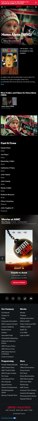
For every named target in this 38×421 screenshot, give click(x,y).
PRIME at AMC (25, 327)
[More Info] (29, 48)
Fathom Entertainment (9, 387)
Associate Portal (7, 335)
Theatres (23, 315)
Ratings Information (27, 318)
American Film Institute (28, 390)
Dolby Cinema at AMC (28, 324)
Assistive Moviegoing (27, 393)
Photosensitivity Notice (28, 396)
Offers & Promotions (27, 367)
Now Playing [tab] (5, 222)
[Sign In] (36, 7)
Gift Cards (23, 373)
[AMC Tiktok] (25, 298)
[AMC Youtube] (31, 298)
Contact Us (5, 315)
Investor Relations (7, 327)
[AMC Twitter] (19, 298)
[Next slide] (35, 258)
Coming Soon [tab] (22, 222)
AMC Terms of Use (7, 349)
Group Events (25, 370)
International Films (7, 379)
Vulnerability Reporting (9, 338)
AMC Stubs (24, 365)
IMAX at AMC (25, 321)
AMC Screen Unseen (8, 373)
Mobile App (24, 385)
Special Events (6, 385)
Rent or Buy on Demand (11, 41)
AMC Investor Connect (9, 324)
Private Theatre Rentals (9, 365)
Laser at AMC (25, 335)
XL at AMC (23, 332)
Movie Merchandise (27, 376)
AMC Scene (24, 387)
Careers (4, 332)
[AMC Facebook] (7, 298)
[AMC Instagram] (13, 298)
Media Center (6, 330)
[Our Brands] (19, 408)
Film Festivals (6, 382)
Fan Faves (4, 376)
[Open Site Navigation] (2, 7)
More (2, 84)
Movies (22, 313)
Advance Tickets (19, 282)
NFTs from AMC (25, 382)
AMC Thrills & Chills (8, 370)
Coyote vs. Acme (19, 272)
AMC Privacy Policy (8, 346)
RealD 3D (23, 330)
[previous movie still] (2, 126)
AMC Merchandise (26, 379)
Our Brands (5, 313)
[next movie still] (36, 126)
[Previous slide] (2, 258)
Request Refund (26, 399)
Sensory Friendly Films (9, 395)
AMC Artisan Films (7, 367)
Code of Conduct (7, 357)
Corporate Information (9, 321)
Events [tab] (13, 222)
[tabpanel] (19, 258)
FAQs (3, 318)
